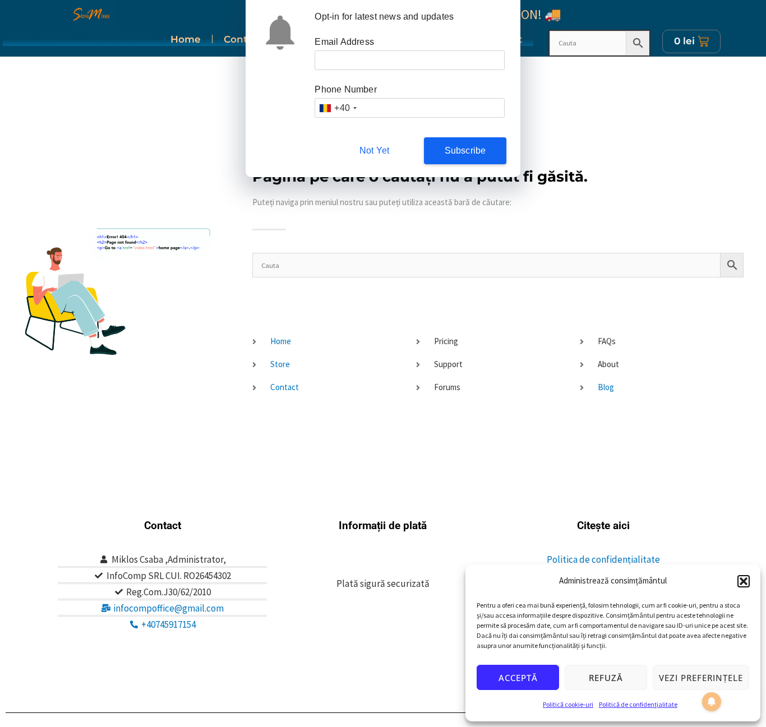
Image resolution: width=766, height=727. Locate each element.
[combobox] (337, 108)
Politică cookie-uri (568, 704)
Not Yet (374, 150)
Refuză (606, 677)
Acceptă (518, 677)
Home (185, 39)
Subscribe (465, 150)
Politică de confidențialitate (638, 704)
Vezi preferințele (701, 677)
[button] (743, 581)
